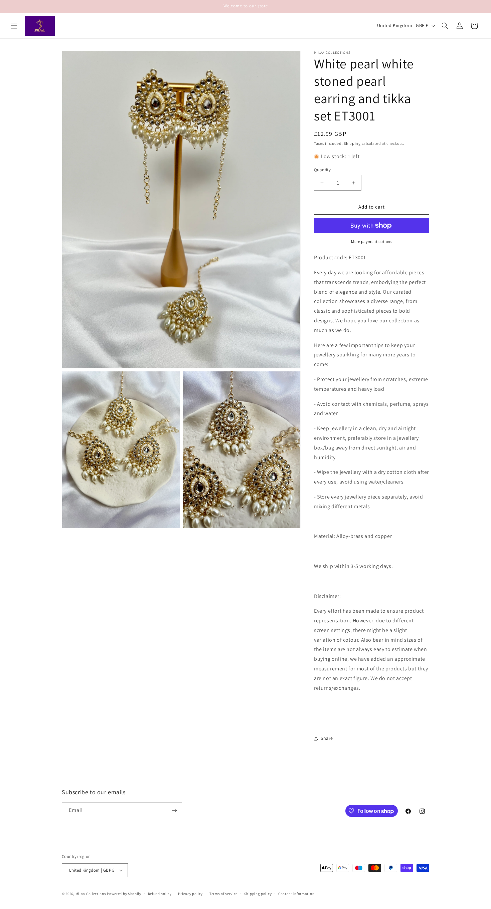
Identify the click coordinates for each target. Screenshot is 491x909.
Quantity (322, 170)
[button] (14, 25)
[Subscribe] (174, 810)
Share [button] (327, 738)
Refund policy (160, 893)
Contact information (296, 893)
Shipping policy (258, 893)
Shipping (352, 143)
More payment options (371, 241)
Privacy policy (190, 893)
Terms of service (223, 893)
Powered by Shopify (124, 893)
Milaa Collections (90, 893)
